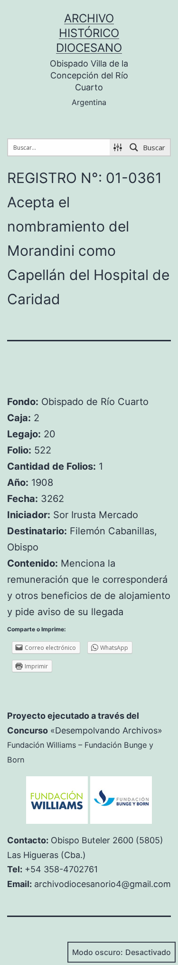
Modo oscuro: (97, 952)
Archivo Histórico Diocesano (89, 33)
